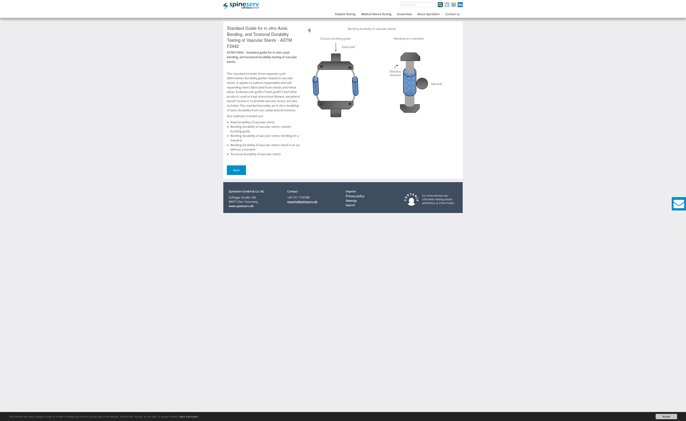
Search (350, 205)
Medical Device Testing (376, 14)
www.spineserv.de (241, 206)
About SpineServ (428, 14)
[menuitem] (345, 14)
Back (236, 170)
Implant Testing (345, 14)
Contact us (452, 14)
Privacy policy (355, 196)
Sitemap (351, 201)
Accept (666, 416)
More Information (188, 416)
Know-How (404, 14)
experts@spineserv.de (302, 202)
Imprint (351, 191)
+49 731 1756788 (298, 197)
